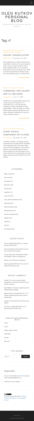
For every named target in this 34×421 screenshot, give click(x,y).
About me (7, 341)
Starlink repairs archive (10, 330)
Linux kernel (7, 196)
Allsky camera (8, 174)
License (6, 337)
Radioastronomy (8, 52)
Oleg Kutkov (7, 58)
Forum (6, 326)
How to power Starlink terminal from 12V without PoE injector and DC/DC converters (16, 282)
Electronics (7, 50)
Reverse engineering (10, 214)
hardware (7, 192)
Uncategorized (8, 229)
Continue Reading (25, 77)
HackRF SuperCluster (16, 55)
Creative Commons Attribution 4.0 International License (15, 398)
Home (6, 323)
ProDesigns (20, 418)
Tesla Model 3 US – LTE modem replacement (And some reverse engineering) (16, 295)
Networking (7, 203)
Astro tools (7, 177)
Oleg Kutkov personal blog (17, 17)
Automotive (7, 181)
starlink (6, 221)
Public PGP (7, 334)
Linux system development (11, 199)
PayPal (22, 376)
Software (18, 52)
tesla (5, 225)
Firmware (7, 188)
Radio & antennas (18, 50)
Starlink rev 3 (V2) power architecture (15, 260)
